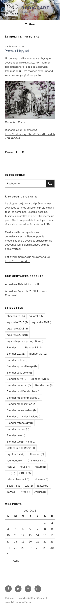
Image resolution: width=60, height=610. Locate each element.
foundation (15, 460)
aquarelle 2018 (17, 328)
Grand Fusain (37, 460)
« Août (15, 560)
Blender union (16, 435)
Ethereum (36, 454)
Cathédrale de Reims (21, 448)
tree (26, 491)
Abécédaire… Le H (28, 284)
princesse (41, 479)
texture (43, 485)
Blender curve (16, 378)
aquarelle (36, 316)
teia (29, 485)
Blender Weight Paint (21, 441)
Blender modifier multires (23, 397)
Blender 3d (38, 353)
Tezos (12, 491)
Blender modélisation (21, 403)
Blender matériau (19, 385)
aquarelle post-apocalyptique (25, 341)
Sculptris (13, 485)
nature (40, 466)
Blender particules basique (24, 416)
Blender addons (17, 360)
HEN (11, 466)
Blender (13, 347)
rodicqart (35, 8)
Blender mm (43, 385)
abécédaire (16, 316)
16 (52, 535)
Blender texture (18, 429)
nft (11, 473)
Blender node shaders (21, 410)
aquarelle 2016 (17, 322)
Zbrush (40, 491)
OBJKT (25, 473)
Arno (8, 284)
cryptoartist (15, 454)
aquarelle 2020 (17, 334)
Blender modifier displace (23, 391)
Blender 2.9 (33, 347)
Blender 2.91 (16, 353)
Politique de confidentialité (19, 598)
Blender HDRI (40, 378)
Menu (32, 24)
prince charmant (18, 479)
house (25, 466)
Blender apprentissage (22, 366)
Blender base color (19, 372)
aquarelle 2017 (42, 322)
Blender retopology (20, 422)
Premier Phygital (17, 51)
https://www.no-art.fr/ (17, 261)
